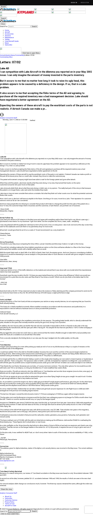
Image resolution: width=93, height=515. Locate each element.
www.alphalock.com (7, 461)
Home (2, 55)
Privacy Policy (9, 502)
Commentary (19, 55)
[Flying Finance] (60, 13)
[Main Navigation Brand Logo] (8, 22)
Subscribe (8, 498)
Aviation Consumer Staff (8, 118)
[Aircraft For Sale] (77, 10)
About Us (8, 496)
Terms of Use (9, 504)
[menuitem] (49, 30)
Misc (11, 57)
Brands (3, 7)
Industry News (10, 55)
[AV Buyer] (8, 13)
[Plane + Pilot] (43, 13)
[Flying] (25, 10)
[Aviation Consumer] (8, 10)
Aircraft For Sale (10, 505)
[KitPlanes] (25, 13)
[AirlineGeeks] (43, 10)
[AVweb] (60, 10)
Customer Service (11, 500)
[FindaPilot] (77, 13)
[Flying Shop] (8, 16)
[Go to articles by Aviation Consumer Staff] (46, 115)
